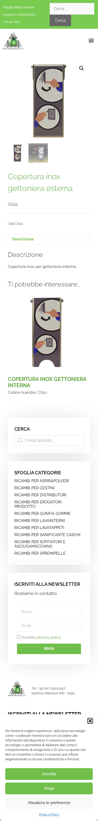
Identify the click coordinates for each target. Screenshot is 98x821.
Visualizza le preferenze (49, 802)
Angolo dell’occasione (18, 7)
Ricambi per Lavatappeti (39, 527)
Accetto (41, 637)
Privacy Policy (49, 814)
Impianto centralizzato (19, 14)
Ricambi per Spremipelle (40, 553)
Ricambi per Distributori (40, 495)
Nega (49, 788)
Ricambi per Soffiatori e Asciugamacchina (39, 544)
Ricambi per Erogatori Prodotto (38, 504)
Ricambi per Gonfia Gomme (42, 513)
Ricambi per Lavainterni (39, 520)
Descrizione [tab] (23, 239)
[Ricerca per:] (72, 8)
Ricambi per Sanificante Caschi (47, 534)
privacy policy (49, 637)
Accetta (49, 774)
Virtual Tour (11, 22)
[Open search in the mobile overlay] (49, 440)
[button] (90, 720)
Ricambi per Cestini (34, 488)
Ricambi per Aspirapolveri (41, 481)
